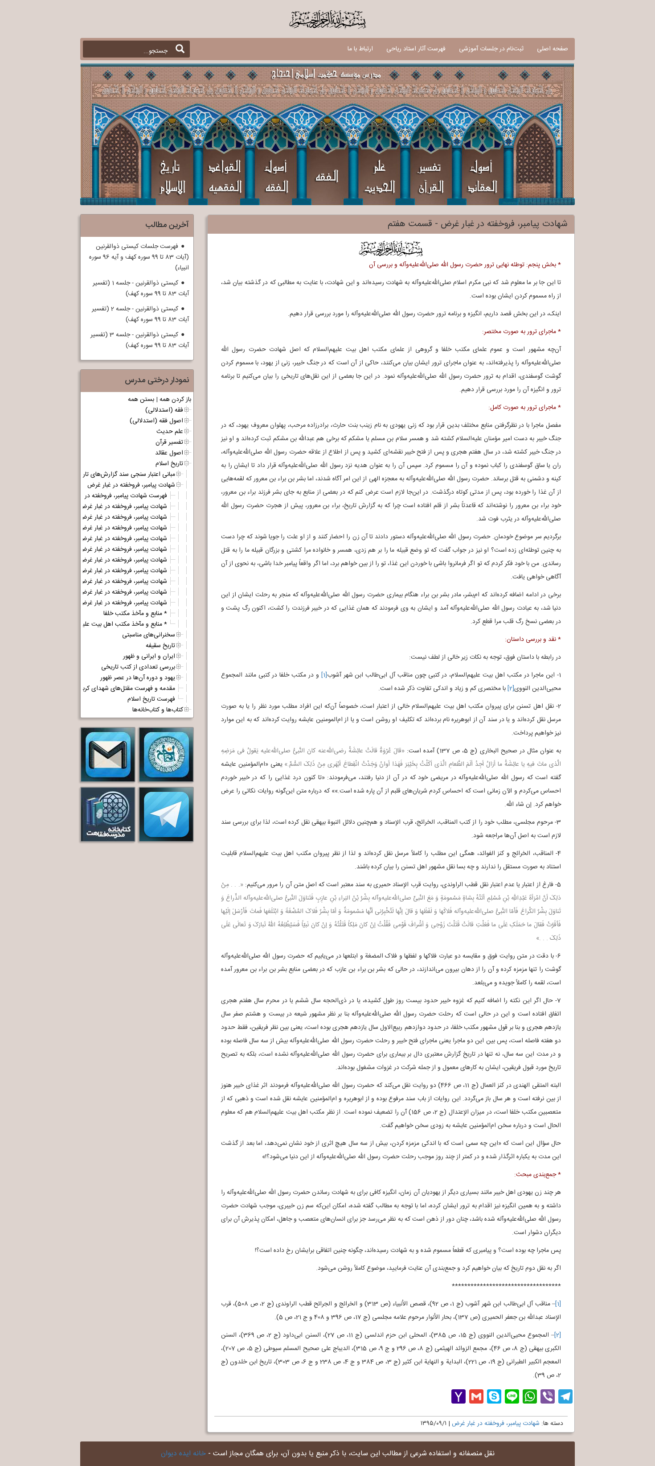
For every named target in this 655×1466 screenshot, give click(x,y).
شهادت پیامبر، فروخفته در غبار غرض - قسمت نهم (107, 592)
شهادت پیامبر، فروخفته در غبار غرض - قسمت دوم (106, 517)
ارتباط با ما (360, 49)
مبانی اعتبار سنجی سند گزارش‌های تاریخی (123, 474)
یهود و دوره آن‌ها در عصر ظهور (137, 678)
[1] (324, 675)
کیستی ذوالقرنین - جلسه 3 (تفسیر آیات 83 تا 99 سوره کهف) (139, 340)
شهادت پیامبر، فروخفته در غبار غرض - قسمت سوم (105, 528)
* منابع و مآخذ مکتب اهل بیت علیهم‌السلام (113, 624)
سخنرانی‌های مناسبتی (148, 635)
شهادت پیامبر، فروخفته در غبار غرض (496, 1423)
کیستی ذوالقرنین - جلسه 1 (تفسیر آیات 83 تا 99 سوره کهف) (141, 288)
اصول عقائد (169, 453)
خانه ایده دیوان (183, 1454)
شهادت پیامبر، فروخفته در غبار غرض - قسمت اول (106, 506)
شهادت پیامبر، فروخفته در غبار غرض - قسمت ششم (104, 560)
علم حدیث (169, 431)
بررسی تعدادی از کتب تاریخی (138, 667)
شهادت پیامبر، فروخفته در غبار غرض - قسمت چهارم (104, 538)
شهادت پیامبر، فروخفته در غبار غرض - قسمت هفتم (104, 571)
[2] (511, 688)
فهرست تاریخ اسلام (151, 699)
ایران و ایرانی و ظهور (149, 656)
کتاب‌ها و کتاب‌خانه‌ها (157, 710)
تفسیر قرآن (169, 442)
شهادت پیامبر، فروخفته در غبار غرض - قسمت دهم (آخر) (98, 603)
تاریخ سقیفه (160, 645)
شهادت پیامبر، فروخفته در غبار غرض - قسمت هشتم (103, 581)
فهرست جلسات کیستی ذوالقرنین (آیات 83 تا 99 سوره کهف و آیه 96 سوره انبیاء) (139, 257)
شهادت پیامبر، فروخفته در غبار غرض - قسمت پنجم (105, 549)
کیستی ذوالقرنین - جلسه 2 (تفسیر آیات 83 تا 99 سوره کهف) (140, 314)
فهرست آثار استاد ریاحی (416, 49)
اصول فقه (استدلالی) (156, 421)
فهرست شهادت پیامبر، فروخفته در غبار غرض (113, 496)
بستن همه (141, 399)
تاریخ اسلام (169, 463)
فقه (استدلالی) (164, 410)
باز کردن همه (175, 399)
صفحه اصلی (552, 49)
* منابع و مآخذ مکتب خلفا (135, 613)
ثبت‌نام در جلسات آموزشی (491, 49)
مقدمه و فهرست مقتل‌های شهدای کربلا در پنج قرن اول (107, 688)
